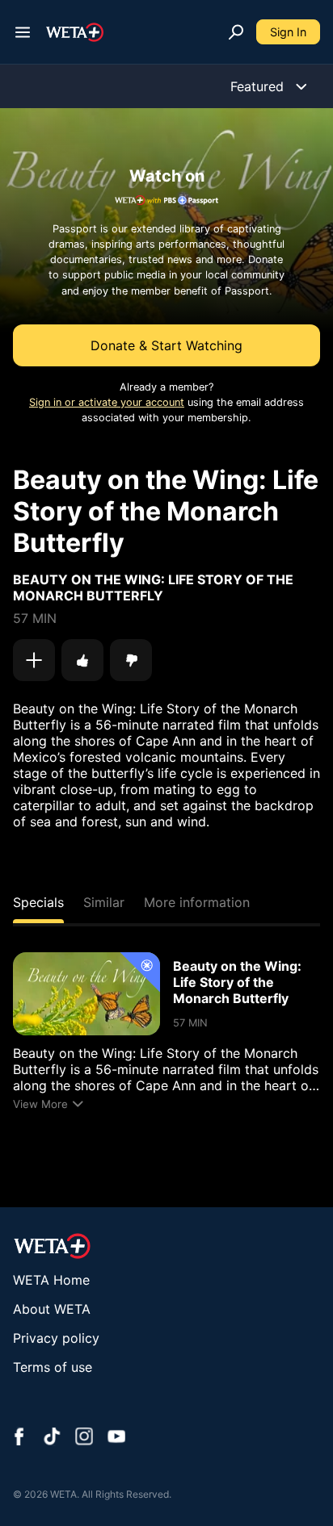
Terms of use (52, 1367)
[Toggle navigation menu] (22, 32)
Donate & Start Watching (166, 345)
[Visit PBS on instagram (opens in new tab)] (84, 1438)
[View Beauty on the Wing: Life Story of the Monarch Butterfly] (86, 993)
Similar (103, 902)
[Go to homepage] (74, 32)
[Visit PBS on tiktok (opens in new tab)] (51, 1438)
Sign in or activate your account (106, 402)
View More (40, 1103)
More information (197, 902)
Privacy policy (56, 1338)
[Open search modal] (236, 32)
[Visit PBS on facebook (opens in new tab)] (19, 1438)
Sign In (288, 32)
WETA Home (51, 1280)
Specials (38, 902)
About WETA (52, 1309)
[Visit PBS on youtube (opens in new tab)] (116, 1438)
